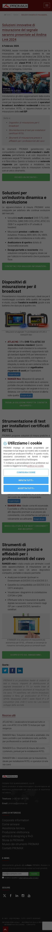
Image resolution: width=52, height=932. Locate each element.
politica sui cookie (35, 466)
